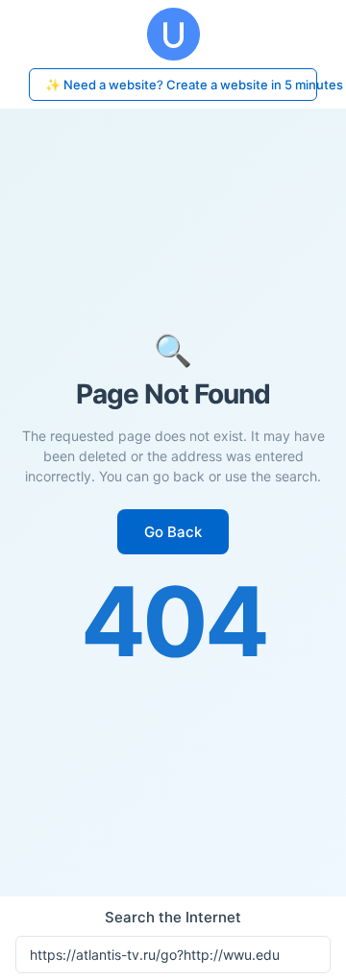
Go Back (173, 532)
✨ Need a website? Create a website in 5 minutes (181, 84)
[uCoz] (173, 34)
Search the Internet (173, 917)
